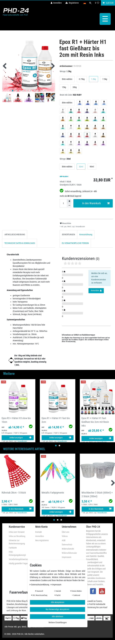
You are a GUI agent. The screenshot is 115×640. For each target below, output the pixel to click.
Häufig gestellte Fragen (18, 563)
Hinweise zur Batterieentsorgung (17, 542)
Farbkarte (13, 548)
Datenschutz (67, 544)
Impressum (66, 557)
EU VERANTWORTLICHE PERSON (75, 243)
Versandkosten (80, 227)
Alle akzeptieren (57, 602)
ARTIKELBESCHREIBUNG (14, 234)
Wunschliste (66, 223)
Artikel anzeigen (16, 437)
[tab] (14, 234)
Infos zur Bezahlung (17, 536)
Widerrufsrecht (68, 549)
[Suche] (90, 3)
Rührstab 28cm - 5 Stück (14, 492)
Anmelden (39, 536)
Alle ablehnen (57, 616)
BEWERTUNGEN (68, 234)
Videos (65, 536)
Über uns (65, 532)
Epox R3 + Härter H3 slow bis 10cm (16, 420)
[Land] (84, 3)
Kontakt (38, 532)
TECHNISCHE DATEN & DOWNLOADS (19, 243)
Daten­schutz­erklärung (40, 584)
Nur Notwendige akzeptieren (57, 609)
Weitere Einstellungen (58, 622)
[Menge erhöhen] (69, 201)
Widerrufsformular (69, 553)
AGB (63, 540)
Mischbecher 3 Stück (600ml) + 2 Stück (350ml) (97, 494)
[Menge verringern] (69, 205)
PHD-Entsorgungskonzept (17, 553)
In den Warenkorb (91, 203)
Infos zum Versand (16, 532)
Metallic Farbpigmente (53, 492)
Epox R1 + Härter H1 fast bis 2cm (56, 420)
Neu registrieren (42, 540)
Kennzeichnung (85, 234)
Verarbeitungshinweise (18, 559)
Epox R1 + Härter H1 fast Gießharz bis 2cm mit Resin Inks (95, 422)
